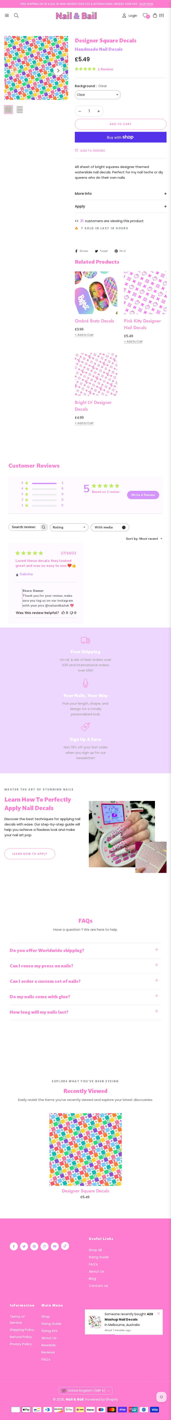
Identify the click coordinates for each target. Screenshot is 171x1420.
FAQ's (93, 1264)
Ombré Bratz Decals (94, 321)
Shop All (95, 1250)
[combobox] (69, 527)
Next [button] (58, 71)
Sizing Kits (49, 1330)
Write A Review (143, 495)
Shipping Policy (22, 1329)
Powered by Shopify (101, 1399)
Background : (91, 86)
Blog (92, 1278)
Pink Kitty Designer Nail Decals (142, 324)
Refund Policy (21, 1336)
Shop (45, 1316)
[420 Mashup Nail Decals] (95, 1322)
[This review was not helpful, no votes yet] (71, 612)
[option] (36, 68)
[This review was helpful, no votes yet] (63, 612)
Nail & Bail (75, 1399)
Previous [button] (14, 71)
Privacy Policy (21, 1344)
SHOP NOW (129, 4)
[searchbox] (24, 527)
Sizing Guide (99, 1257)
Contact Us (98, 1285)
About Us (96, 1271)
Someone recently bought (126, 1314)
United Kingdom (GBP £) (87, 1390)
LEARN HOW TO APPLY (29, 854)
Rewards (48, 1345)
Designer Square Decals (85, 1191)
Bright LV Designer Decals (93, 405)
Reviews (48, 1352)
